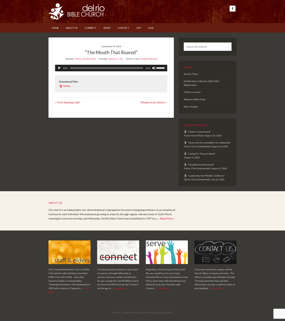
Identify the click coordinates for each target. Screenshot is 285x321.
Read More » (167, 218)
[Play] (59, 68)
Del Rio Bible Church (76, 11)
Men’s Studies (191, 106)
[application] (111, 68)
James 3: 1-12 (116, 58)
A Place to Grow (192, 92)
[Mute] (153, 68)
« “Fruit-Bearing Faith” (67, 102)
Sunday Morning (148, 58)
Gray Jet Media (165, 312)
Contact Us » (217, 288)
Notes (66, 85)
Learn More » (120, 288)
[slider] (161, 68)
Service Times (191, 73)
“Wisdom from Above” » (153, 102)
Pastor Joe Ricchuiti (85, 58)
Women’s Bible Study (195, 99)
